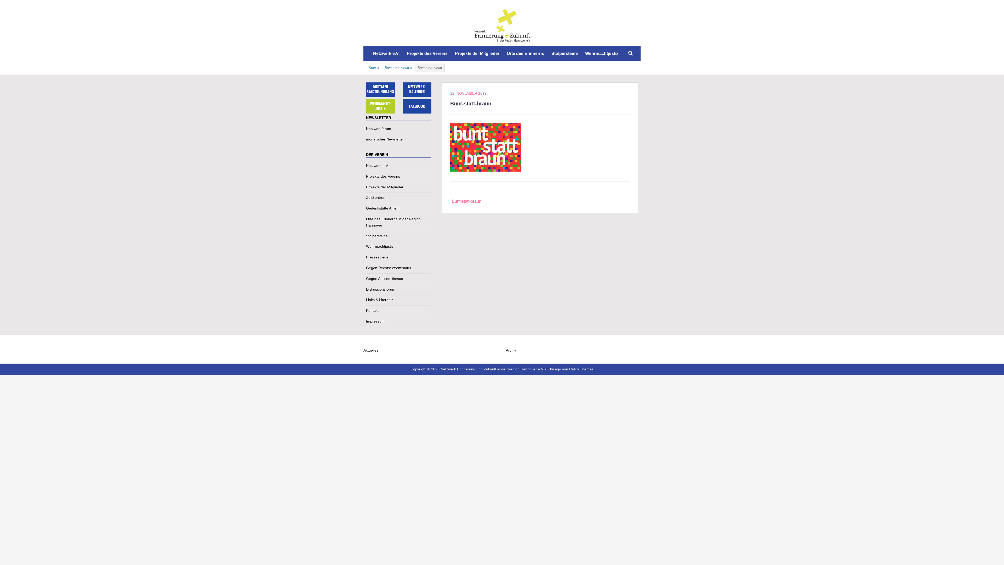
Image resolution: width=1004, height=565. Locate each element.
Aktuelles (370, 350)
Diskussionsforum (380, 289)
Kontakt (372, 310)
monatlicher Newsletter (385, 139)
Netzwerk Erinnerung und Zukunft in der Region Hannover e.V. (492, 369)
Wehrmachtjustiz (601, 53)
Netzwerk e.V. (386, 53)
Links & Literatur (379, 300)
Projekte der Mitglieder (477, 53)
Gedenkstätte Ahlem (383, 208)
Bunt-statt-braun (398, 68)
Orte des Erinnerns (525, 53)
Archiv (511, 350)
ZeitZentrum (376, 197)
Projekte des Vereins (427, 53)
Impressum (375, 321)
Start (374, 68)
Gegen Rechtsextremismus (388, 268)
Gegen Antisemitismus (384, 278)
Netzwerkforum (378, 129)
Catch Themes (581, 369)
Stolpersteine (564, 53)
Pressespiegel (377, 257)
